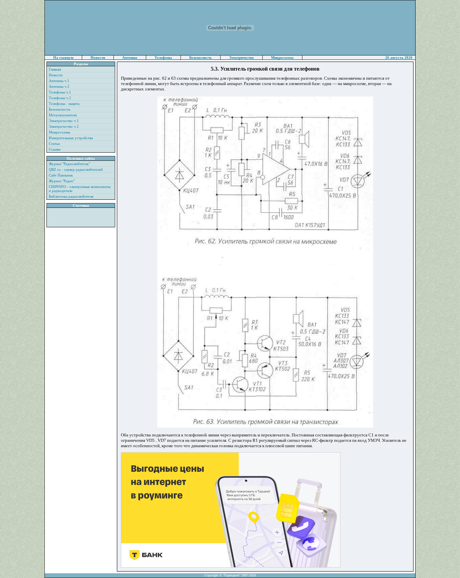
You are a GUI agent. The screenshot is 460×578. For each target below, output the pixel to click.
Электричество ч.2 (64, 126)
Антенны (129, 57)
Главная (55, 69)
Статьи (54, 144)
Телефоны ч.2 (60, 98)
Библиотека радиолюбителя (71, 196)
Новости (98, 57)
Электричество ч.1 (64, 121)
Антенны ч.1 (59, 81)
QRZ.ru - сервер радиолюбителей (76, 169)
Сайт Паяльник (61, 175)
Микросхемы (282, 57)
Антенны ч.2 (59, 86)
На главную (63, 57)
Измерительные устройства (71, 138)
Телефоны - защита (64, 104)
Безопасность (200, 57)
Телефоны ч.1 (60, 92)
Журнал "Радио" (62, 181)
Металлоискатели (63, 115)
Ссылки (55, 149)
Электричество (241, 57)
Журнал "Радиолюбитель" (69, 164)
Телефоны (163, 57)
